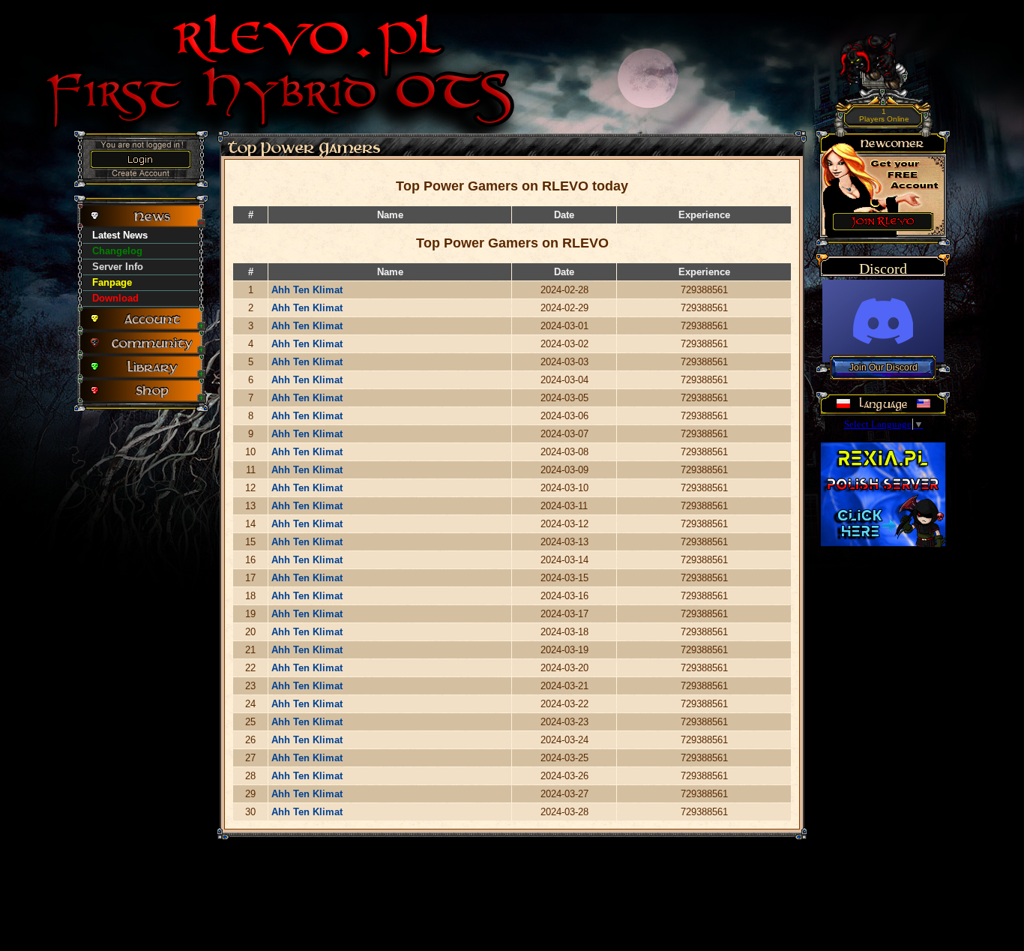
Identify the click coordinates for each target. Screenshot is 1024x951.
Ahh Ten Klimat (307, 290)
